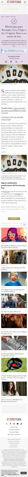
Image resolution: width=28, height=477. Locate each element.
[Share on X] (16, 62)
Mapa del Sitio (14, 427)
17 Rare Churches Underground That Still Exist (13, 269)
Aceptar (24, 473)
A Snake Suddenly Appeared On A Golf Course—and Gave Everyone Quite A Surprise (13, 377)
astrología (18, 194)
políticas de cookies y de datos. (10, 475)
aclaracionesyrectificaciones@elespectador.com (14, 459)
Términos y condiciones (14, 441)
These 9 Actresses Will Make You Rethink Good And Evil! (11, 400)
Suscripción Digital (14, 432)
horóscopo (6, 191)
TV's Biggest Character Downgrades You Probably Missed (12, 290)
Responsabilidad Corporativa (14, 439)
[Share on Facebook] (11, 62)
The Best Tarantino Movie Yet (11, 312)
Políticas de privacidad (14, 443)
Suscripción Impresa (14, 429)
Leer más (14, 218)
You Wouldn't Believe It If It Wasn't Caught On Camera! (12, 355)
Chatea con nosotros (15, 434)
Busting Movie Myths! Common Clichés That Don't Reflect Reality (14, 247)
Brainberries (4, 243)
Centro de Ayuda (14, 445)
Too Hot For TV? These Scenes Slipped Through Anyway (14, 333)
